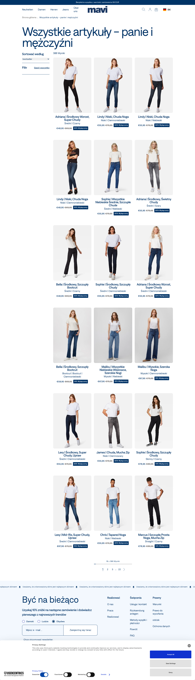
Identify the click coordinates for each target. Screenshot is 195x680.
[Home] (97, 10)
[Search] (143, 10)
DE (169, 9)
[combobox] (167, 10)
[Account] (150, 10)
